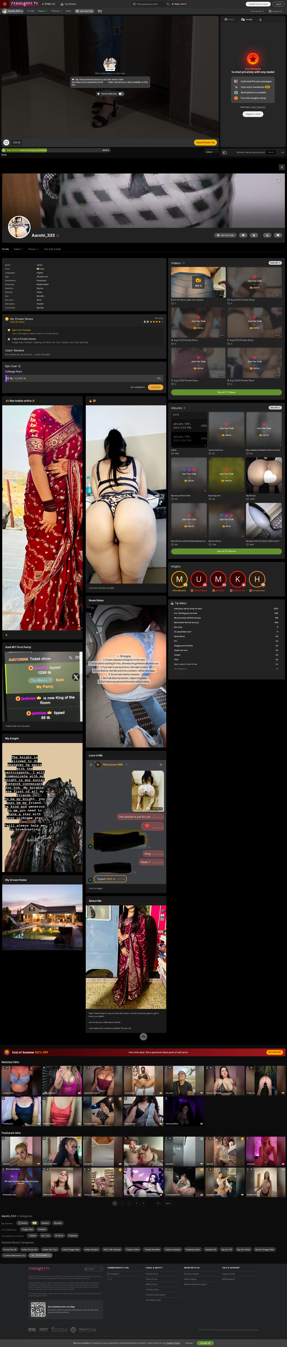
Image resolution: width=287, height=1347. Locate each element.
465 (177, 453)
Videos (43, 11)
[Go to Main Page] (24, 4)
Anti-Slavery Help (153, 1300)
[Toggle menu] (5, 4)
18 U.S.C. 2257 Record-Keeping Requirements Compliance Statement (228, 1330)
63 (213, 499)
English (91, 1269)
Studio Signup (190, 1279)
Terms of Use (151, 1279)
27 (213, 453)
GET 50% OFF (274, 1052)
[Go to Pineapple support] (73, 1330)
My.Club (40, 308)
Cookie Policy (173, 1343)
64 (176, 499)
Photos (56, 11)
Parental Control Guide (155, 1295)
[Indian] (34, 1223)
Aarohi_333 (8, 1216)
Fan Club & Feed (52, 249)
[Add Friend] (267, 235)
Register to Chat (253, 114)
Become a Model (191, 1274)
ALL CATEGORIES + (40, 1255)
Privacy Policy (152, 1274)
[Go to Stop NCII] (88, 1330)
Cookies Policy (152, 1290)
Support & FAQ (228, 1274)
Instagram (114, 1274)
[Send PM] (278, 235)
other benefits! (258, 107)
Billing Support (228, 1279)
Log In (278, 4)
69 (176, 545)
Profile (31, 11)
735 (214, 545)
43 (251, 453)
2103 (252, 499)
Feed (68, 11)
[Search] (168, 4)
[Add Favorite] (6, 143)
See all (274, 263)
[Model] (282, 167)
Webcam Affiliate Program (195, 1284)
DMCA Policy (151, 1284)
